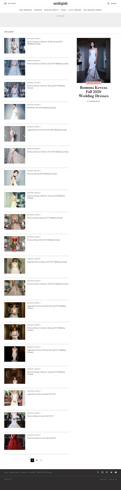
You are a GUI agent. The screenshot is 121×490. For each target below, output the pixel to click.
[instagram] (102, 472)
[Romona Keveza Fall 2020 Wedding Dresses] (93, 60)
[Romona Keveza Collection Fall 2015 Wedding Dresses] (14, 288)
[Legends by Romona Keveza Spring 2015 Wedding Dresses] (14, 310)
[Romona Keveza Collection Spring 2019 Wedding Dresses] (14, 89)
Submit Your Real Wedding (44, 472)
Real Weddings (26, 10)
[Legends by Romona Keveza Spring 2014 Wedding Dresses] (14, 354)
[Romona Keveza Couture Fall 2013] (14, 420)
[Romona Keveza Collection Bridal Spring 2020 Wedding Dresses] (14, 45)
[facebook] (98, 472)
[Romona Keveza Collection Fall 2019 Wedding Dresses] (14, 67)
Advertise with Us (14, 472)
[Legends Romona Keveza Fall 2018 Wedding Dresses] (14, 134)
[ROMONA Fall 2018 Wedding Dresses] (14, 111)
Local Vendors (75, 10)
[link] (61, 3)
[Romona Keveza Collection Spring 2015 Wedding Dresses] (14, 332)
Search (6, 472)
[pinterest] (107, 472)
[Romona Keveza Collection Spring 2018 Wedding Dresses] (14, 200)
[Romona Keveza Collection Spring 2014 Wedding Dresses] (14, 376)
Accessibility (31, 472)
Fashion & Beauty (51, 10)
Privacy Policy (104, 479)
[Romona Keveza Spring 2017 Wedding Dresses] (14, 222)
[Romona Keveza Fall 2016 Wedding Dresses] (14, 244)
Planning (38, 10)
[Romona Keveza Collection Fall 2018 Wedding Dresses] (14, 156)
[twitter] (111, 472)
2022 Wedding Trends (92, 10)
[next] (41, 460)
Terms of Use (113, 479)
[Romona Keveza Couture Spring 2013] (14, 442)
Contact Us (24, 472)
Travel (63, 10)
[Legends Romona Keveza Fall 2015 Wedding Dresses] (14, 266)
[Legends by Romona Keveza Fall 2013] (14, 398)
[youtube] (115, 472)
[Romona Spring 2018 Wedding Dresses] (14, 177)
